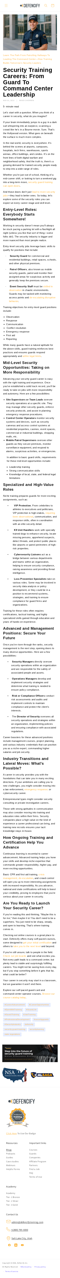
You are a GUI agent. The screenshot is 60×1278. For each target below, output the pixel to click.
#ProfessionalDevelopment (17, 1019)
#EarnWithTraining (13, 1010)
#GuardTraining (12, 1015)
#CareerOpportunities (39, 1005)
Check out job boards (14, 956)
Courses (33, 1149)
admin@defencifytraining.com (27, 1222)
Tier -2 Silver (12, 1201)
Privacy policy (40, 1267)
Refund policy (26, 1267)
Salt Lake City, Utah (22, 1238)
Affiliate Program (37, 1161)
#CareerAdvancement (15, 1005)
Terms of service (11, 1271)
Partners (33, 1165)
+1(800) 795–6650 (19, 1229)
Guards (32, 1153)
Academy (10, 1193)
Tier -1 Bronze (13, 1197)
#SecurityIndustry (13, 1024)
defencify (29, 1024)
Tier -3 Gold (12, 1204)
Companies (34, 1157)
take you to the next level (27, 946)
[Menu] (6, 5)
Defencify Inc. (22, 1263)
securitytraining (37, 1029)
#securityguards (41, 1019)
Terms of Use (35, 1176)
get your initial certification (37, 942)
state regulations (12, 1034)
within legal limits (32, 356)
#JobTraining (29, 1015)
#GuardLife (31, 1010)
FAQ (31, 1173)
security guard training (15, 1029)
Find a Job (34, 1169)
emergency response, (36, 789)
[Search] (45, 5)
